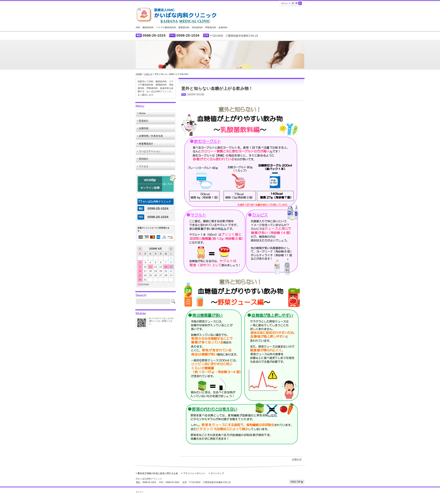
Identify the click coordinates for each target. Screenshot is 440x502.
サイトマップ (217, 473)
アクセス (143, 166)
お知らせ (297, 459)
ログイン (139, 492)
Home (142, 113)
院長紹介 (143, 120)
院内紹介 (143, 158)
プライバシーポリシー (194, 473)
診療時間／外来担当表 (151, 135)
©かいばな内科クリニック (149, 478)
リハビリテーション (150, 151)
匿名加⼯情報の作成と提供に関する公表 (158, 473)
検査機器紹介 (146, 143)
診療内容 (143, 128)
